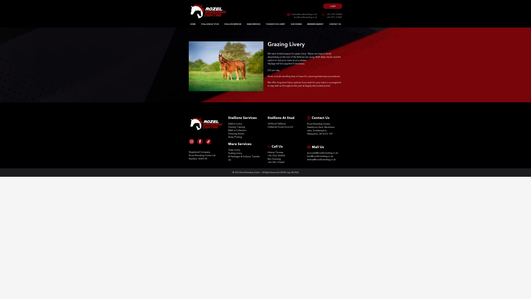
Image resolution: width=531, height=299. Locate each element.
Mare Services (253, 24)
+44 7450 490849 (334, 14)
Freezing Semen (236, 134)
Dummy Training (236, 127)
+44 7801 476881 (334, 17)
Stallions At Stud (210, 24)
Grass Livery (234, 150)
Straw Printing (235, 137)
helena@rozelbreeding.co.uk (304, 14)
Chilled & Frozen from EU (280, 127)
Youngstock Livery (275, 24)
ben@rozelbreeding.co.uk (305, 17)
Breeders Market (315, 24)
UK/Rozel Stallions (277, 124)
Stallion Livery (235, 124)
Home (193, 24)
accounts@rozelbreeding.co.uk (322, 153)
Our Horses (296, 24)
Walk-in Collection (237, 130)
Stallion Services (232, 24)
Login (333, 6)
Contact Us (335, 24)
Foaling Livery (235, 153)
